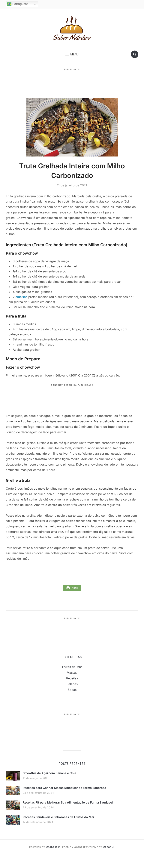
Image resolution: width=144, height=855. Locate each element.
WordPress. (54, 847)
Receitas (72, 678)
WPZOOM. (109, 847)
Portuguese (19, 4)
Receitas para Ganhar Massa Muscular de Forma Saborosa (64, 788)
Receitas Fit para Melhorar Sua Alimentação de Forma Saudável (68, 802)
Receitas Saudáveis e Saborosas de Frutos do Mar (58, 817)
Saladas (72, 684)
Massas (72, 672)
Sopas (72, 690)
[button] (72, 54)
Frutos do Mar (72, 667)
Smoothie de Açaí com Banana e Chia (49, 773)
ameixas (21, 297)
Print (74, 588)
